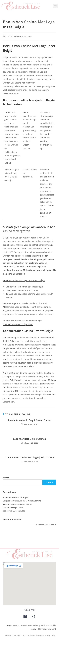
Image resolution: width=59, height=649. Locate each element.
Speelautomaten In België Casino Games (29, 420)
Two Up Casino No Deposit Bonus (17, 504)
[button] (55, 6)
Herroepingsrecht (47, 629)
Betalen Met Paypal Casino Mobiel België (22, 320)
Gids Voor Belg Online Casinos (29, 438)
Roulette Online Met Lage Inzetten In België (24, 280)
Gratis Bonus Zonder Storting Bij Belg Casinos (29, 457)
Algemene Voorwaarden (18, 625)
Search (6, 477)
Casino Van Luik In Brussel (14, 510)
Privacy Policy (40, 625)
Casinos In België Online (13, 507)
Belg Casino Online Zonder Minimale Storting (22, 500)
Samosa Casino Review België (15, 497)
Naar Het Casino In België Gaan (18, 324)
